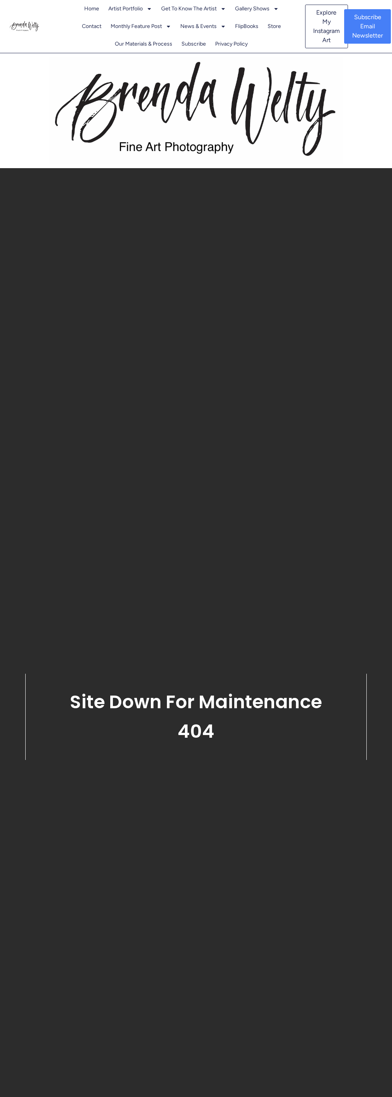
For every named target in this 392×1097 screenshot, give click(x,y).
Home (91, 8)
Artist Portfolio (125, 8)
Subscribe (193, 44)
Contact (91, 26)
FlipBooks (246, 26)
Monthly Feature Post (136, 26)
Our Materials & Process (143, 44)
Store (274, 26)
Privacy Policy (231, 44)
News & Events (198, 26)
